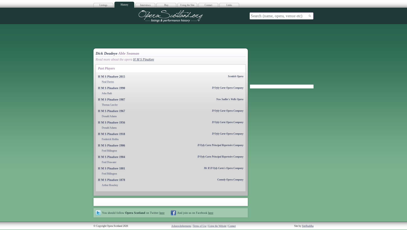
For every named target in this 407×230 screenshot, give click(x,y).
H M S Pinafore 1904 (111, 157)
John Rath (107, 93)
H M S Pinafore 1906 (111, 145)
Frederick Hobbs (110, 139)
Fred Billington (109, 150)
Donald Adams (109, 116)
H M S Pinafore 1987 (111, 99)
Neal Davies (108, 81)
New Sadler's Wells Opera (229, 99)
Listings (103, 5)
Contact (208, 5)
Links (229, 5)
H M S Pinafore (143, 59)
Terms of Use (199, 225)
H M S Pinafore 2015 (111, 76)
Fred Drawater (109, 162)
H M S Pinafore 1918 (111, 134)
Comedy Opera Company (230, 179)
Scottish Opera (235, 76)
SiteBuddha (308, 225)
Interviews (145, 5)
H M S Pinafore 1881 (111, 168)
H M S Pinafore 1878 (111, 180)
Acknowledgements (181, 225)
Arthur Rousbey (110, 185)
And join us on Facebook (195, 212)
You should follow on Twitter (133, 212)
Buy (166, 5)
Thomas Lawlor (110, 104)
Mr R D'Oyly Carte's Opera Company (223, 168)
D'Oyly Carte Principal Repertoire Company (220, 145)
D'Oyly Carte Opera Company (227, 87)
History (124, 4)
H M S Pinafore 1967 (111, 111)
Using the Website (217, 225)
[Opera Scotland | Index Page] (171, 16)
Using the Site (187, 5)
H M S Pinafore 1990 (111, 88)
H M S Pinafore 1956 (111, 122)
